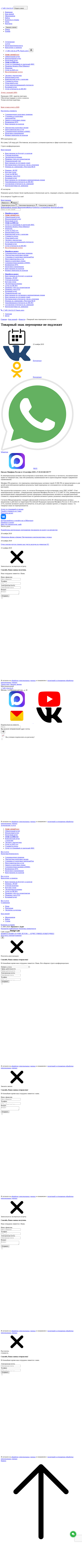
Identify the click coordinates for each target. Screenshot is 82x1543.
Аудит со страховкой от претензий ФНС (19, 64)
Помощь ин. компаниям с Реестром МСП (20, 167)
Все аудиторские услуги (14, 72)
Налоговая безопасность (14, 45)
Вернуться (5, 202)
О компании (5, 903)
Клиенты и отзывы (12, 20)
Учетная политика (11, 155)
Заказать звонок (11, 27)
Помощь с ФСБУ (11, 170)
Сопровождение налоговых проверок (19, 114)
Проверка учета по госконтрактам (17, 159)
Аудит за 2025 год (11, 70)
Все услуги (5, 852)
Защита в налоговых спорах (15, 120)
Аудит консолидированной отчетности (19, 85)
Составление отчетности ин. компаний (19, 184)
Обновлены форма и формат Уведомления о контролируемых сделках (26, 537)
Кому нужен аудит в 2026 (10, 107)
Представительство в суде (14, 129)
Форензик (8, 68)
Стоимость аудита (11, 81)
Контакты (8, 23)
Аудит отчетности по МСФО (15, 89)
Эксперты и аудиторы (13, 910)
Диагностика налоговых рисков (16, 127)
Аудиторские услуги (10, 43)
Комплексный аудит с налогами (16, 79)
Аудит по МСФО (11, 174)
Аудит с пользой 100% (9, 92)
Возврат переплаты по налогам (16, 135)
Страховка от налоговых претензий (19, 257)
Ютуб (7, 316)
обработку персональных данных (23, 680)
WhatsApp (4, 452)
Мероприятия (10, 16)
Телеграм (8, 314)
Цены (7, 22)
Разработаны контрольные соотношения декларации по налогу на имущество (29, 530)
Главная (4, 319)
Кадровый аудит (11, 87)
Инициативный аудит (13, 58)
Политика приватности (27, 928)
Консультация (6, 150)
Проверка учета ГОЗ (12, 176)
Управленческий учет (13, 161)
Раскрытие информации (9, 928)
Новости (22, 319)
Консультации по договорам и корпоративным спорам (25, 180)
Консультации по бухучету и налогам (18, 153)
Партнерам (9, 908)
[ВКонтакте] (49, 723)
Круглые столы (10, 172)
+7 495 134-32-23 (7, 8)
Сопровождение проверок (14, 857)
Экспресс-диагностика (13, 75)
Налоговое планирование (14, 133)
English (7, 31)
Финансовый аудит (12, 77)
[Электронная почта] (17, 723)
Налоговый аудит (11, 60)
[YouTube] (49, 706)
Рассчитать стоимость (9, 111)
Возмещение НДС (11, 122)
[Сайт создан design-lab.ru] (15, 932)
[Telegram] (17, 706)
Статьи (7, 921)
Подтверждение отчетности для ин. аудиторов (22, 165)
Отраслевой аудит (11, 83)
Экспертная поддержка (13, 157)
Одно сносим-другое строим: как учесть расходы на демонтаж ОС (25, 544)
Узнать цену (24, 51)
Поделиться (37, 361)
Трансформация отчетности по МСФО (19, 182)
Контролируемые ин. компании (16, 186)
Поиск (7, 29)
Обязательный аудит (12, 56)
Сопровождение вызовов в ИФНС (17, 131)
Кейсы (7, 18)
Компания (8, 12)
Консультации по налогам (14, 124)
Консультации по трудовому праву (17, 163)
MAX (35, 468)
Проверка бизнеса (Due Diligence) (17, 66)
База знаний (9, 14)
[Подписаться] (3, 731)
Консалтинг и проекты (13, 47)
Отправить (5, 596)
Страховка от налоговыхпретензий (14, 117)
